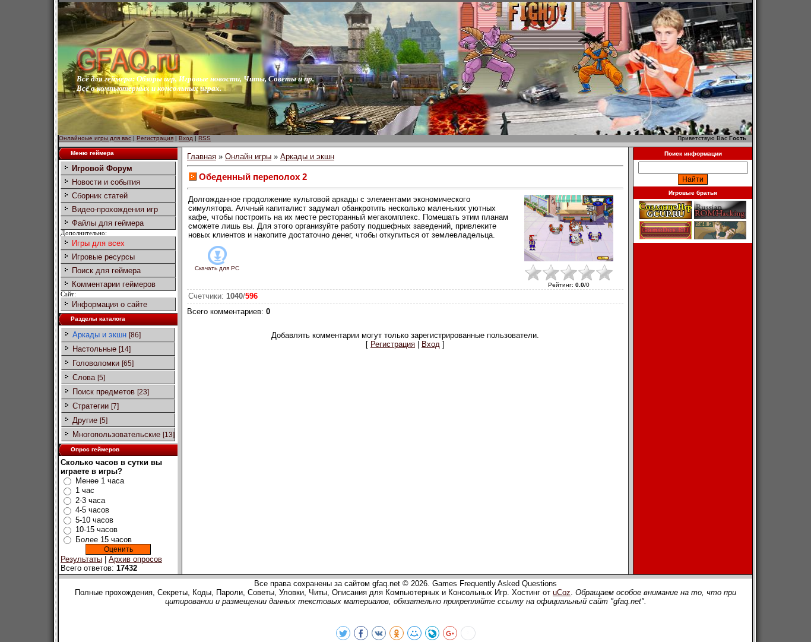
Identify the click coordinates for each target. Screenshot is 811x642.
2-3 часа (90, 500)
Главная (201, 156)
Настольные (94, 348)
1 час (84, 490)
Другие (84, 420)
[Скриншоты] (568, 228)
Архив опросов (135, 559)
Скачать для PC (217, 268)
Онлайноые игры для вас (95, 138)
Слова (83, 377)
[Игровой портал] (128, 71)
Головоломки (95, 363)
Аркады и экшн (99, 334)
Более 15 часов (103, 539)
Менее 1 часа (99, 480)
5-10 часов (94, 520)
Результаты (81, 559)
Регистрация (155, 138)
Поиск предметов (103, 391)
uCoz (562, 592)
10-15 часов (96, 529)
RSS (204, 138)
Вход (186, 138)
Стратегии (90, 405)
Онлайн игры (248, 156)
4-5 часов (92, 509)
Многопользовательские (116, 434)
